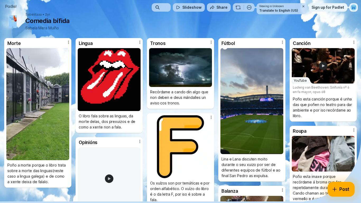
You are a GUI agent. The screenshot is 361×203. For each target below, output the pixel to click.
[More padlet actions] (249, 7)
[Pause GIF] (136, 107)
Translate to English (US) (278, 10)
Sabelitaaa (33, 14)
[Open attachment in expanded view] (37, 104)
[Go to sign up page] (353, 7)
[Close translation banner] (303, 6)
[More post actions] (68, 42)
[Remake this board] (238, 7)
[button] (109, 178)
